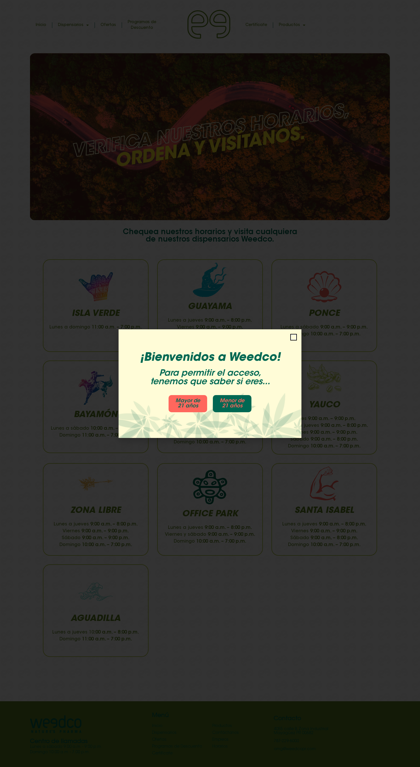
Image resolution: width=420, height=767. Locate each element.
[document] (210, 383)
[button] (293, 337)
